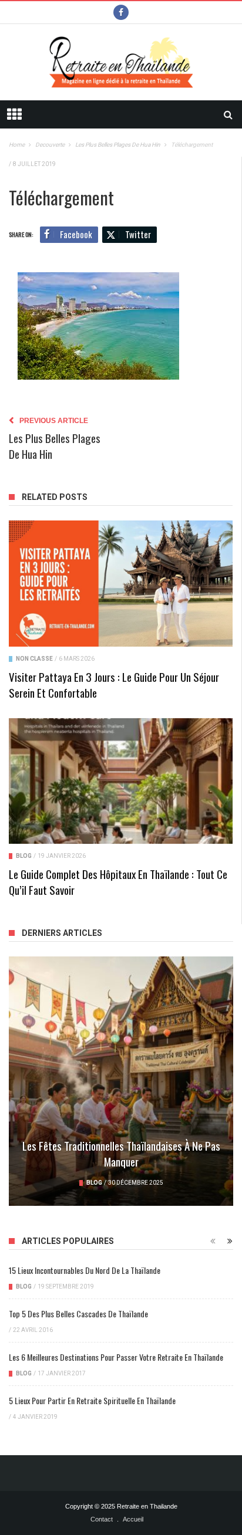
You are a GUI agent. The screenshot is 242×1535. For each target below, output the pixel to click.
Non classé (34, 658)
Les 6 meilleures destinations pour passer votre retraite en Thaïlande (116, 1357)
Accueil (133, 1519)
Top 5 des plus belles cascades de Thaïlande (78, 1313)
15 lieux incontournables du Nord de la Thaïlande (84, 1270)
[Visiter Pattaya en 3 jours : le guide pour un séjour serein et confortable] (121, 583)
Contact (101, 1519)
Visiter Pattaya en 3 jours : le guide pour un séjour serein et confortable (114, 684)
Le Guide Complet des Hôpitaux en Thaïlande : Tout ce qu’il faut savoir (118, 881)
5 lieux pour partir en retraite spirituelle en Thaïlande (92, 1400)
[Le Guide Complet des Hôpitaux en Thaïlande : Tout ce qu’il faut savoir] (121, 781)
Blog (24, 856)
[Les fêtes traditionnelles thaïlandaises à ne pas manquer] (121, 1081)
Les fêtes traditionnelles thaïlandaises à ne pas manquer (121, 1153)
